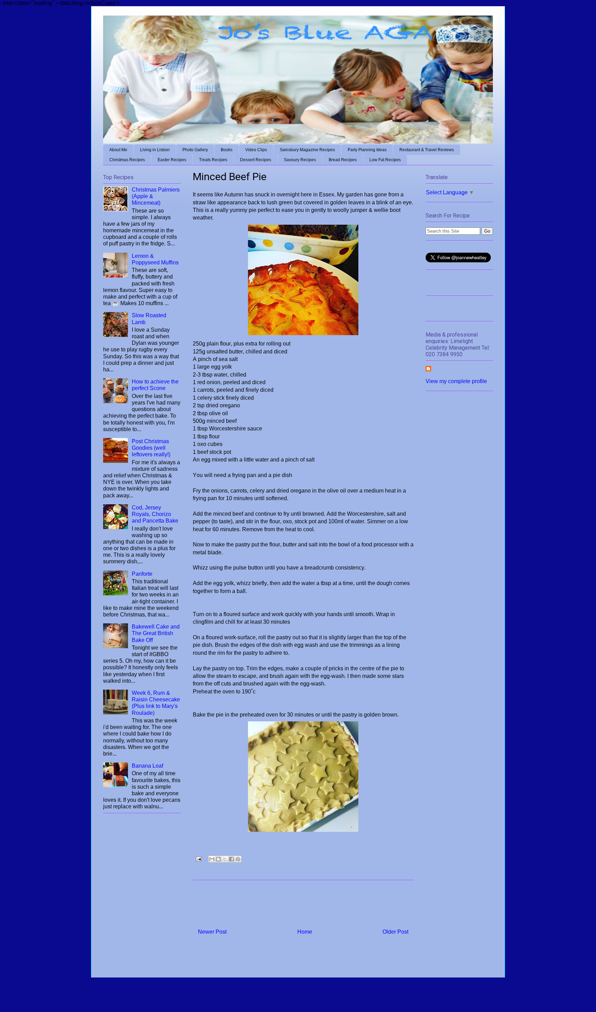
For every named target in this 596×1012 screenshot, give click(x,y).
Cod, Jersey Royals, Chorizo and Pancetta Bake (155, 514)
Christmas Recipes (127, 159)
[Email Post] (198, 859)
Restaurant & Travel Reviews (426, 149)
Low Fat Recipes (385, 159)
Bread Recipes (343, 159)
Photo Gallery (195, 149)
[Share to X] (224, 859)
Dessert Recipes (255, 159)
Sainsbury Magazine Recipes (307, 149)
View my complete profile (456, 381)
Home (304, 932)
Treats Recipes (213, 159)
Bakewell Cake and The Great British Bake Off (156, 633)
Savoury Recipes (300, 159)
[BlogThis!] (218, 859)
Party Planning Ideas (367, 149)
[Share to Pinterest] (238, 859)
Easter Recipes (172, 159)
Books (226, 149)
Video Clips (256, 149)
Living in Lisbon (155, 149)
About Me (118, 149)
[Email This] (211, 859)
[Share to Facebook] (231, 859)
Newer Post (212, 932)
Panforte (142, 574)
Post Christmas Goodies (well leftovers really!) (151, 447)
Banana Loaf (147, 766)
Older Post (395, 932)
